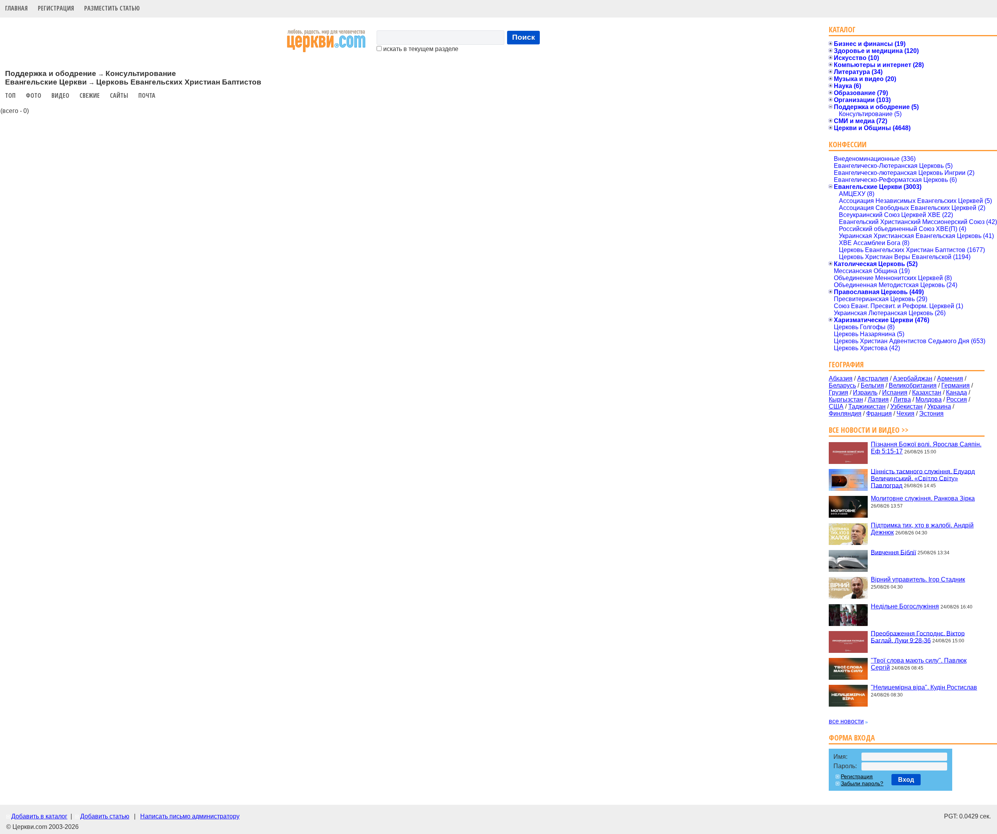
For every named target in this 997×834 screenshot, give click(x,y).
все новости (846, 721)
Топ (10, 95)
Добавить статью (104, 816)
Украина (939, 406)
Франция (879, 413)
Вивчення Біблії (893, 552)
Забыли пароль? (862, 783)
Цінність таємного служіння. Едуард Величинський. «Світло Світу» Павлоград (923, 478)
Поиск (523, 37)
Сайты (119, 95)
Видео (60, 95)
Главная (16, 8)
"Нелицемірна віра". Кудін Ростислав (924, 687)
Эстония (931, 413)
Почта (146, 95)
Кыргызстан (846, 399)
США (836, 406)
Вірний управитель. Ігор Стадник (918, 579)
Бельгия (872, 385)
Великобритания (913, 385)
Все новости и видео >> (869, 430)
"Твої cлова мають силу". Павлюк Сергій (919, 664)
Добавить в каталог (39, 816)
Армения (950, 378)
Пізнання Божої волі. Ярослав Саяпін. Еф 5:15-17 (926, 448)
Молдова (929, 399)
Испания (894, 392)
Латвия (878, 399)
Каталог (842, 29)
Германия (955, 385)
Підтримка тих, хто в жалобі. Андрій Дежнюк (922, 529)
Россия (956, 399)
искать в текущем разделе (420, 49)
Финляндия (845, 413)
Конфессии (848, 144)
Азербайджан (912, 378)
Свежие (89, 95)
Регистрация (56, 8)
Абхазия (841, 378)
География (846, 364)
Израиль (865, 392)
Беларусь (842, 385)
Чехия (905, 413)
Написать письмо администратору (190, 816)
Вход (906, 779)
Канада (956, 392)
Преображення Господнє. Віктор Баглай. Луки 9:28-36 (918, 637)
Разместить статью (112, 8)
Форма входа (852, 737)
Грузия (838, 392)
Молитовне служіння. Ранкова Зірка (923, 498)
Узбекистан (906, 406)
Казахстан (926, 392)
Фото (33, 95)
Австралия (872, 378)
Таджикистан (867, 406)
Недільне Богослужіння (905, 606)
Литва (902, 399)
